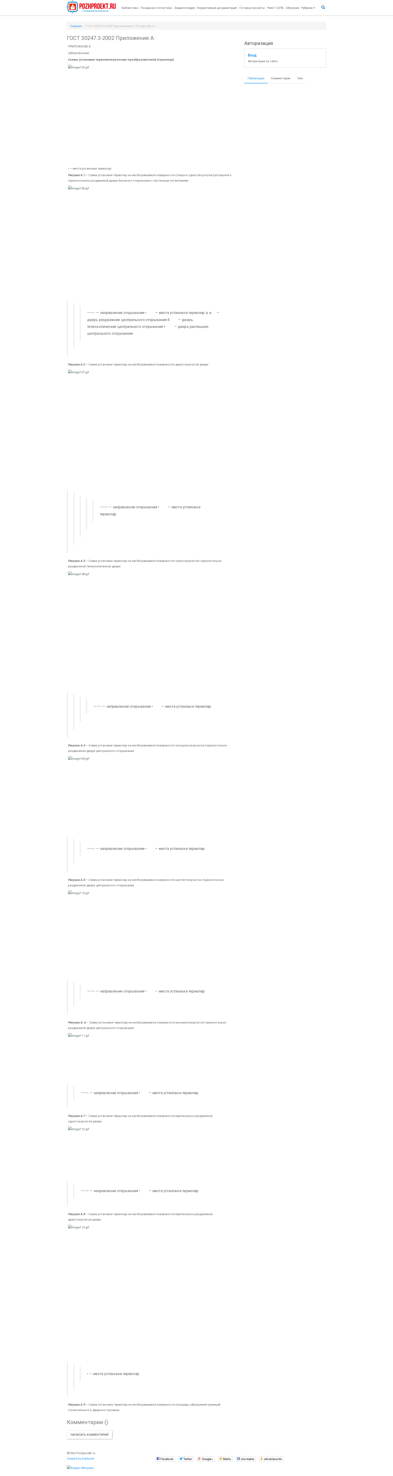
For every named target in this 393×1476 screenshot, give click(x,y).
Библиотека (130, 8)
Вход (252, 55)
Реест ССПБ (275, 8)
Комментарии (280, 78)
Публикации (256, 78)
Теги (300, 78)
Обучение (292, 8)
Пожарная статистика (156, 8)
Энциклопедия (184, 8)
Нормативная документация (217, 8)
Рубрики (307, 8)
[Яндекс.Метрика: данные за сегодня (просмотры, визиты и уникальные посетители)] (80, 1468)
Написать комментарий (89, 1434)
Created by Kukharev (80, 1458)
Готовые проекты (252, 8)
